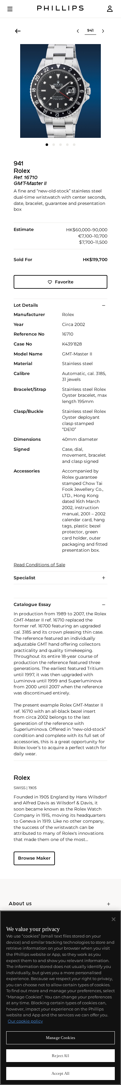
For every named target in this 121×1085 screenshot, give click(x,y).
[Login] (110, 9)
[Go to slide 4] (67, 144)
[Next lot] (103, 31)
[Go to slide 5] (74, 144)
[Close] (113, 919)
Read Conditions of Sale (39, 564)
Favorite (64, 282)
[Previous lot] (78, 31)
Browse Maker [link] (34, 858)
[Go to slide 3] (60, 144)
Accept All (60, 1073)
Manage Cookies (60, 1037)
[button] (60, 91)
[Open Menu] (14, 9)
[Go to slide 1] (46, 144)
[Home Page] (60, 9)
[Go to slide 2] (53, 144)
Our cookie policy (25, 1021)
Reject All (60, 1055)
